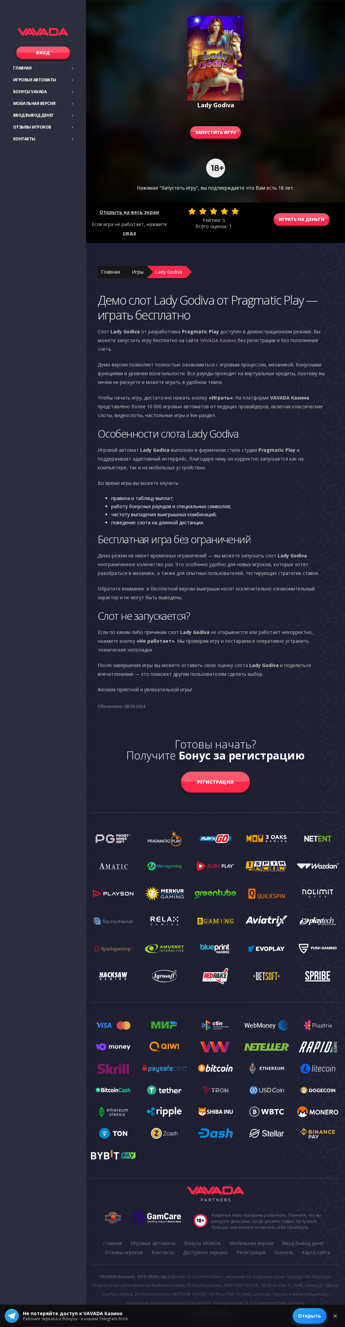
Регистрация (215, 782)
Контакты (24, 139)
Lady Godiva (168, 272)
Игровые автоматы (34, 80)
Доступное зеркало (205, 1252)
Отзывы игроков (32, 127)
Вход (43, 53)
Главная (22, 68)
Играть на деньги (301, 219)
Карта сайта (316, 1252)
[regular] (213, 211)
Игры (138, 272)
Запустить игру (215, 132)
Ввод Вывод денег (33, 115)
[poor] (203, 211)
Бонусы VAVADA (30, 91)
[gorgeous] (235, 211)
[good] (224, 211)
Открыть (309, 1315)
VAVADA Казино (218, 340)
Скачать (283, 1252)
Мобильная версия (34, 103)
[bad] (192, 211)
